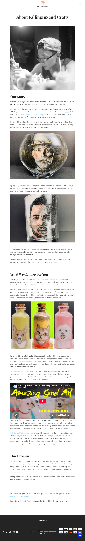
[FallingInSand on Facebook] (3, 532)
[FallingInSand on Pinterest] (10, 532)
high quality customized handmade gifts (46, 279)
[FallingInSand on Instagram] (14, 532)
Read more (31, 501)
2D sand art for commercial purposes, (33, 115)
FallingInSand (44, 531)
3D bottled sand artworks (19, 371)
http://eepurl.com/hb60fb (19, 496)
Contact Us (42, 521)
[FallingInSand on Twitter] (7, 532)
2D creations (24, 361)
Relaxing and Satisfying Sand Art (21, 433)
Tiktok (67, 112)
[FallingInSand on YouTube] (17, 532)
